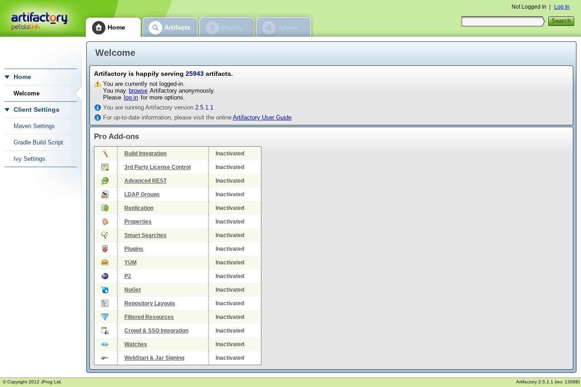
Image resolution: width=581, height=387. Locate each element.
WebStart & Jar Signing (154, 358)
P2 (127, 276)
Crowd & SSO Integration (156, 330)
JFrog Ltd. (51, 381)
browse (138, 90)
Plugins (133, 249)
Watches (135, 344)
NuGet (132, 290)
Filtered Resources (149, 317)
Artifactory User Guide (262, 117)
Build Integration (145, 153)
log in (131, 97)
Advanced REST (145, 181)
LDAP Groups (142, 194)
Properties (138, 221)
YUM (130, 262)
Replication (138, 208)
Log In (562, 7)
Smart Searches (145, 235)
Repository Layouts (149, 303)
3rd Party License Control (157, 167)
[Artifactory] (41, 18)
